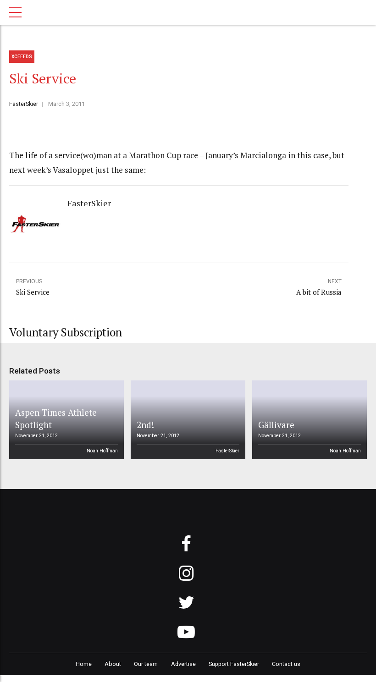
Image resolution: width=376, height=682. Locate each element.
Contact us (286, 663)
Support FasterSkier (234, 663)
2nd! (145, 424)
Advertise (183, 663)
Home (84, 663)
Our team (146, 663)
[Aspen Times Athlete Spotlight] (65, 419)
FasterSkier (23, 103)
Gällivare (276, 424)
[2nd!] (186, 419)
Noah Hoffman (102, 450)
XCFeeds (21, 56)
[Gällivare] (308, 419)
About (113, 663)
